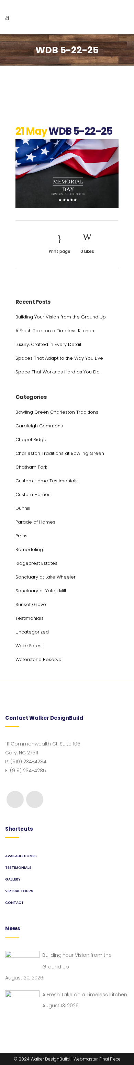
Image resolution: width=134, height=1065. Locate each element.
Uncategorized (32, 632)
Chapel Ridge (30, 439)
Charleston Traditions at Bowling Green (59, 453)
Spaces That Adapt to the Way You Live (59, 358)
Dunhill (22, 508)
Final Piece (110, 1059)
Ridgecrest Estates (36, 563)
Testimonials (29, 618)
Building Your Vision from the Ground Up (60, 317)
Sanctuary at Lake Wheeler (45, 577)
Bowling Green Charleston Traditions (56, 412)
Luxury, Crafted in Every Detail (48, 344)
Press (21, 535)
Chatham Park (31, 467)
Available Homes (21, 856)
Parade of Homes (35, 522)
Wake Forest (29, 645)
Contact (14, 902)
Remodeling (29, 549)
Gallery (13, 879)
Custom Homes (33, 494)
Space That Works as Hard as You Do (57, 372)
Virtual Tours (19, 891)
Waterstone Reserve (38, 659)
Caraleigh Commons (39, 426)
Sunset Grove (30, 604)
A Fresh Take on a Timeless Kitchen (54, 330)
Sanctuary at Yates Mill (40, 590)
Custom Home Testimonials (46, 481)
